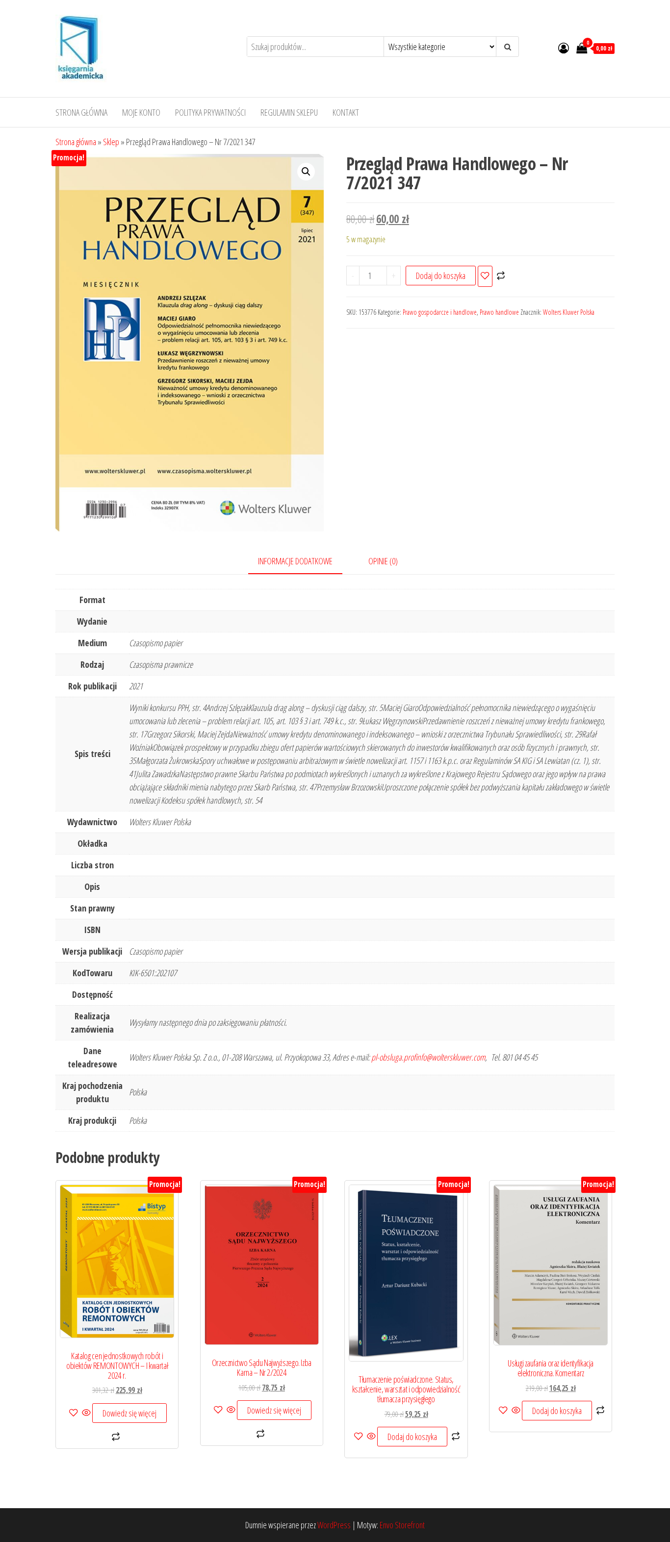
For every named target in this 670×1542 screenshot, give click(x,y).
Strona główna (81, 112)
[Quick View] (86, 1413)
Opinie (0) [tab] (383, 561)
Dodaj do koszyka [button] (412, 1436)
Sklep (111, 142)
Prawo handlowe (499, 312)
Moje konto (141, 112)
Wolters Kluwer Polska (568, 312)
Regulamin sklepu (289, 112)
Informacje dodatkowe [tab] (295, 561)
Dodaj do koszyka (440, 275)
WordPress (334, 1525)
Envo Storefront (402, 1525)
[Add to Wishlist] (485, 276)
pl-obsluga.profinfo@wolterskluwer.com (428, 1057)
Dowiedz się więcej (129, 1413)
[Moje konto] (563, 47)
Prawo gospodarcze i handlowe (440, 312)
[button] (306, 171)
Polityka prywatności (210, 112)
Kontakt (346, 112)
